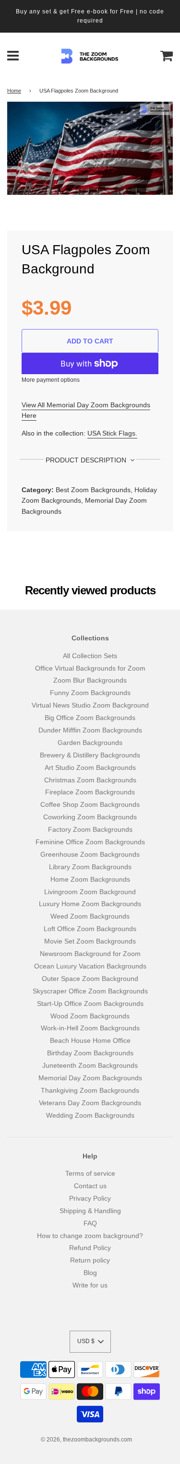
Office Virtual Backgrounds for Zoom (90, 668)
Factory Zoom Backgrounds (90, 829)
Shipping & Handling (90, 1211)
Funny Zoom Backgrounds (90, 693)
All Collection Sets (90, 656)
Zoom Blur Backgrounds (90, 680)
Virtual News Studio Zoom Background (90, 705)
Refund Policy (90, 1247)
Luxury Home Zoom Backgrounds (90, 904)
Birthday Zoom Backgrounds (90, 1053)
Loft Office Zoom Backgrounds (90, 929)
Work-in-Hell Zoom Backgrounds (90, 1028)
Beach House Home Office (90, 1040)
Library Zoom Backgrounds (90, 867)
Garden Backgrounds (90, 742)
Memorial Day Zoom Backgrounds (90, 1078)
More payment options (51, 380)
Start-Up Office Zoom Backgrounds (90, 1003)
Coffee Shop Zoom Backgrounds (90, 804)
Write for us (90, 1285)
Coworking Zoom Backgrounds (90, 817)
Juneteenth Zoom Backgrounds (90, 1065)
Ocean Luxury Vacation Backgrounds (90, 966)
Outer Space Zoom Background (90, 978)
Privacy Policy (90, 1198)
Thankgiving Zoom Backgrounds (90, 1090)
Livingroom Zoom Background (90, 892)
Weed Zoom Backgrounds (90, 916)
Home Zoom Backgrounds (90, 879)
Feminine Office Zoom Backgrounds (90, 842)
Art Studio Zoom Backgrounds (90, 767)
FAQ (90, 1223)
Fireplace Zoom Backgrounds (90, 792)
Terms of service (90, 1173)
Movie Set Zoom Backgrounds (90, 941)
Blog (90, 1272)
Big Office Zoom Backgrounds (90, 717)
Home (14, 91)
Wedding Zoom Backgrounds (90, 1115)
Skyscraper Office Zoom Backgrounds (90, 991)
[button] (90, 1342)
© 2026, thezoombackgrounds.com (86, 1439)
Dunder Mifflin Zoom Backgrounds (90, 730)
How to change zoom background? (90, 1236)
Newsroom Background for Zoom (90, 953)
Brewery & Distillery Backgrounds (90, 755)
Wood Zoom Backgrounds (90, 1016)
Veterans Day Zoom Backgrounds (90, 1103)
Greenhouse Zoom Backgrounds (90, 854)
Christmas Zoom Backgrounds (90, 780)
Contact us (90, 1186)
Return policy (90, 1260)
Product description (87, 460)
